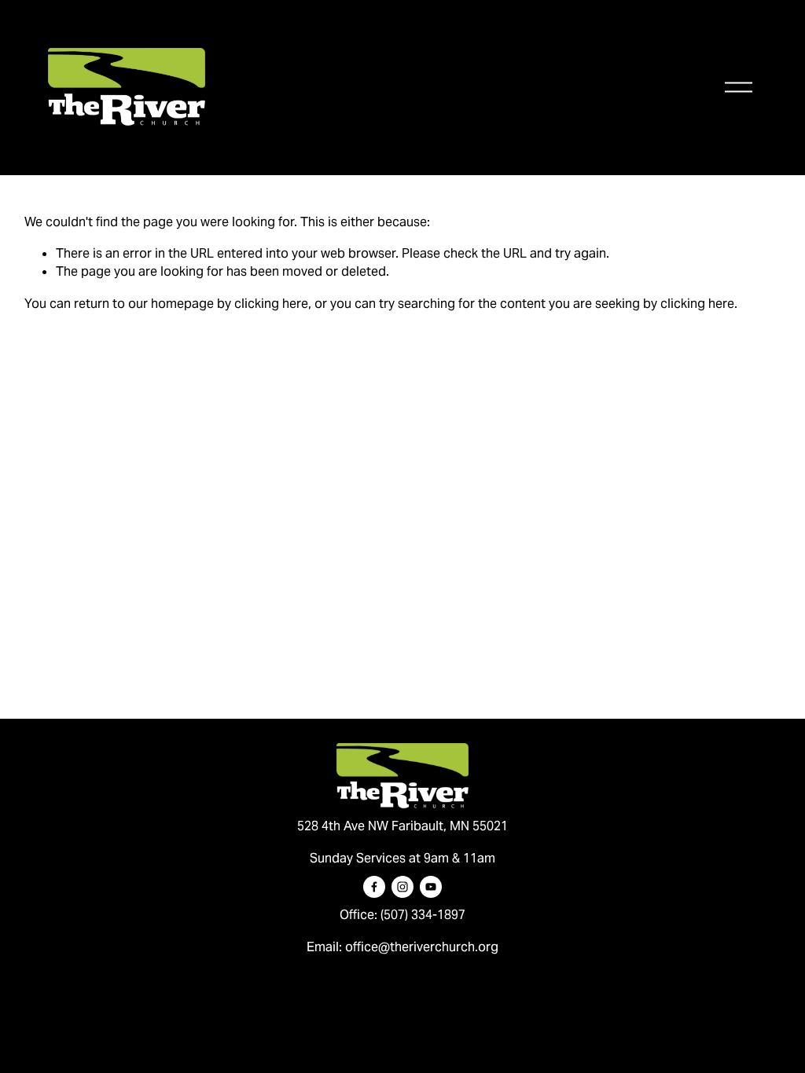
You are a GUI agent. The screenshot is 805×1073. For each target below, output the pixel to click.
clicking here (271, 303)
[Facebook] (374, 887)
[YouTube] (431, 887)
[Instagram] (402, 887)
